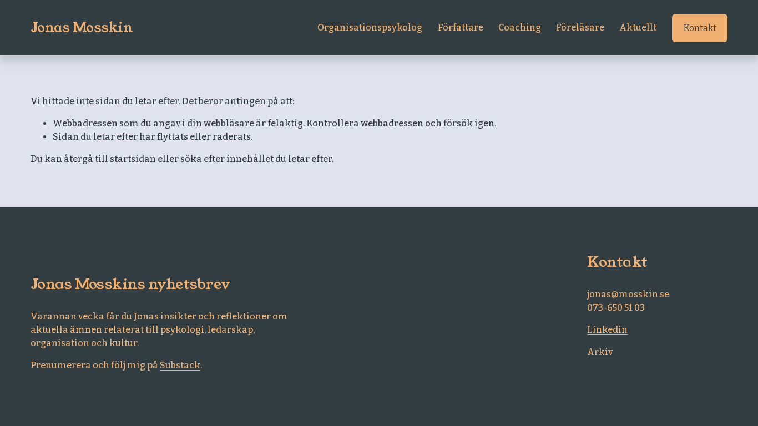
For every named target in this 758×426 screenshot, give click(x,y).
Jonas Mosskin (82, 27)
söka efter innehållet (227, 159)
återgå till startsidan (110, 159)
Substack (180, 365)
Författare (460, 27)
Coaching (519, 27)
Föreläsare (580, 27)
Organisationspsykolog (369, 27)
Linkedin (607, 329)
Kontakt (700, 28)
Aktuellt (637, 27)
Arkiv (600, 352)
